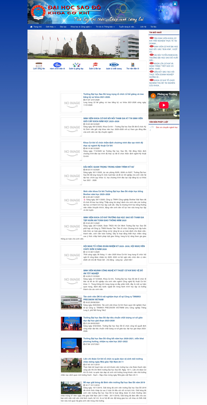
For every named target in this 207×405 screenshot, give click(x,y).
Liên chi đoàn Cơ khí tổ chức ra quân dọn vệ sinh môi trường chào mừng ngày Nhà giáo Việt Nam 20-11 (113, 360)
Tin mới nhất (155, 32)
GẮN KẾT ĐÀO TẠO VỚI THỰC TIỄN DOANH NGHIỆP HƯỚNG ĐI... (161, 74)
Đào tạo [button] (63, 26)
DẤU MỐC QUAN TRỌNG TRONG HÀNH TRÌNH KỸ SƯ (108, 166)
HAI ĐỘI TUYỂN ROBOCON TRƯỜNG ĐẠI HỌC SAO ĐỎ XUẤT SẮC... (163, 58)
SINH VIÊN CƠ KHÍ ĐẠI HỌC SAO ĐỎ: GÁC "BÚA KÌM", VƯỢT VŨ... (163, 49)
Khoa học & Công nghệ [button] (80, 26)
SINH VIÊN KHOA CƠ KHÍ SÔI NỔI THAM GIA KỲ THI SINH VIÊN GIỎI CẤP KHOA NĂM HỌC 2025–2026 (113, 120)
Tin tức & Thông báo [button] (104, 26)
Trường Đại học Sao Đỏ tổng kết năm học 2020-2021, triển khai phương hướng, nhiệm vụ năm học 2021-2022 (113, 340)
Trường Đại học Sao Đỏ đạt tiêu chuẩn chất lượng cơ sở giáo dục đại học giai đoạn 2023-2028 (113, 319)
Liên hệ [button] (143, 26)
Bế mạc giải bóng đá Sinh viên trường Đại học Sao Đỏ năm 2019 (114, 382)
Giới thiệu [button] (50, 26)
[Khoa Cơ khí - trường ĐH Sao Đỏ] (38, 12)
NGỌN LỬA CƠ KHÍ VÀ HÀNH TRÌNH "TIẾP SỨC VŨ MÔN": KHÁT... (161, 66)
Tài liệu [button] (153, 26)
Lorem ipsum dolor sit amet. (119, 36)
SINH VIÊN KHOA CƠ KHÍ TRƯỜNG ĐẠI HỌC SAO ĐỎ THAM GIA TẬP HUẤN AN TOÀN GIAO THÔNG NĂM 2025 (113, 219)
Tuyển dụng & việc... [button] (127, 26)
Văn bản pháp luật (158, 122)
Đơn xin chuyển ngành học (167, 127)
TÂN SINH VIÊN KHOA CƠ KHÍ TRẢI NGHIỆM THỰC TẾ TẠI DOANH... (163, 41)
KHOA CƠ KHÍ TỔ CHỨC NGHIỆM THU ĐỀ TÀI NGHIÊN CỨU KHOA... (162, 83)
